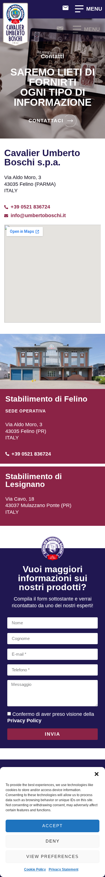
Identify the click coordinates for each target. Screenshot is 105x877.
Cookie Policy (35, 869)
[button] (96, 774)
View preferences (52, 856)
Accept (52, 825)
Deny (53, 841)
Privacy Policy (24, 720)
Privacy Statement (63, 869)
